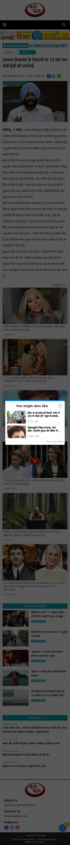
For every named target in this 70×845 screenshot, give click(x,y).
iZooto (60, 442)
